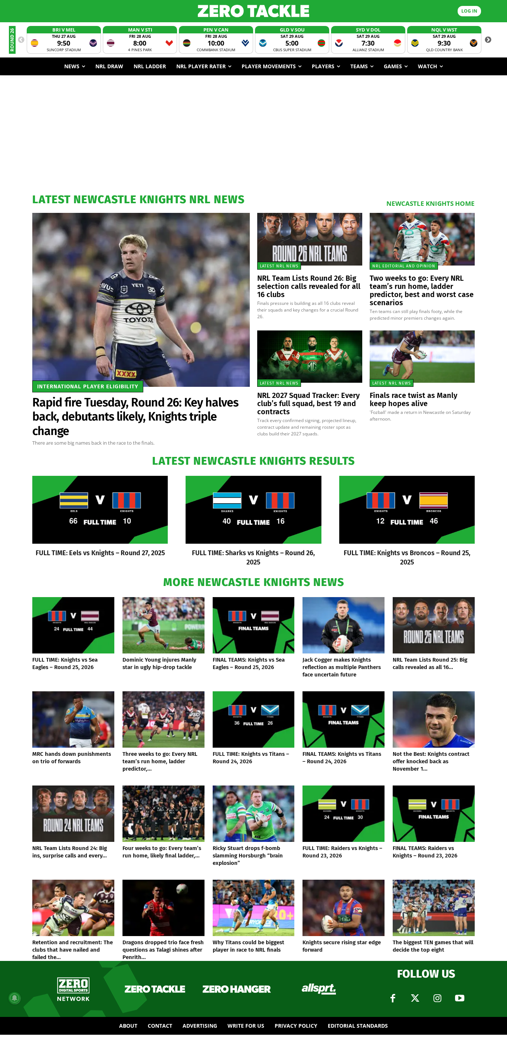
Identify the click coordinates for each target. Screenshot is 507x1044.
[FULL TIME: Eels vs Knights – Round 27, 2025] (100, 510)
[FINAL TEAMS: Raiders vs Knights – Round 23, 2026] (434, 814)
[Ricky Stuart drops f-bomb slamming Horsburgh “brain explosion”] (254, 814)
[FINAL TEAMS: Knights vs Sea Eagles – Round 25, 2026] (254, 625)
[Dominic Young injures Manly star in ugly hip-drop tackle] (163, 625)
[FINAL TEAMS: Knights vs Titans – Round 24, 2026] (343, 719)
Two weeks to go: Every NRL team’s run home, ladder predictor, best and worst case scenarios (422, 290)
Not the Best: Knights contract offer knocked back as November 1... (431, 761)
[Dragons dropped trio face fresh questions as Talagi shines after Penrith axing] (163, 908)
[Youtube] (459, 998)
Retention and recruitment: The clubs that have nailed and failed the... (72, 950)
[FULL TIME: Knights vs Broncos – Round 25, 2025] (407, 510)
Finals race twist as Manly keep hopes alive (413, 399)
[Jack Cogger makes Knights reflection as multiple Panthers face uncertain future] (343, 625)
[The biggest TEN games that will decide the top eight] (434, 908)
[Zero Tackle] (253, 11)
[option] (64, 40)
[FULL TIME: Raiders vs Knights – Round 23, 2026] (343, 814)
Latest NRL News (279, 266)
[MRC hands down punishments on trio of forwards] (73, 719)
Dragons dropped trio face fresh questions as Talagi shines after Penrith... (163, 950)
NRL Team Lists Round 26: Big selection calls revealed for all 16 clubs (308, 286)
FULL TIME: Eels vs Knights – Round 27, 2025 (100, 553)
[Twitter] (415, 998)
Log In (469, 11)
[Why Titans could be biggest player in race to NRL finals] (254, 908)
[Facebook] (392, 998)
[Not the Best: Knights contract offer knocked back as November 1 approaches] (434, 719)
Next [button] (488, 40)
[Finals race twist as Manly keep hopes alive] (422, 356)
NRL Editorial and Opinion (403, 266)
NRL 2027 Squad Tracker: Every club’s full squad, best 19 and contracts (308, 403)
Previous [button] (21, 40)
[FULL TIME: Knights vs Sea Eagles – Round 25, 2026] (73, 625)
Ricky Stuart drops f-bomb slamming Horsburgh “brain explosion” (248, 855)
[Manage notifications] (14, 998)
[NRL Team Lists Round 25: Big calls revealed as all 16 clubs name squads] (434, 625)
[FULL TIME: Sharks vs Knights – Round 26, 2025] (253, 510)
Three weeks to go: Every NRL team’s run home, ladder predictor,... (159, 761)
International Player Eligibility (87, 386)
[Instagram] (437, 998)
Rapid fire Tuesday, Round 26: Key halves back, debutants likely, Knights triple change (135, 416)
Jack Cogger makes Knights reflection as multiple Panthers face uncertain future (341, 667)
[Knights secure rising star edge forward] (343, 908)
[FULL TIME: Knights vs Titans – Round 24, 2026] (254, 719)
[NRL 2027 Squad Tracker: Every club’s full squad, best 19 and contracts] (309, 356)
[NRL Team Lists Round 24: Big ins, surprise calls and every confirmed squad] (73, 814)
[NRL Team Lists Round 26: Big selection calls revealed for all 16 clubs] (309, 239)
